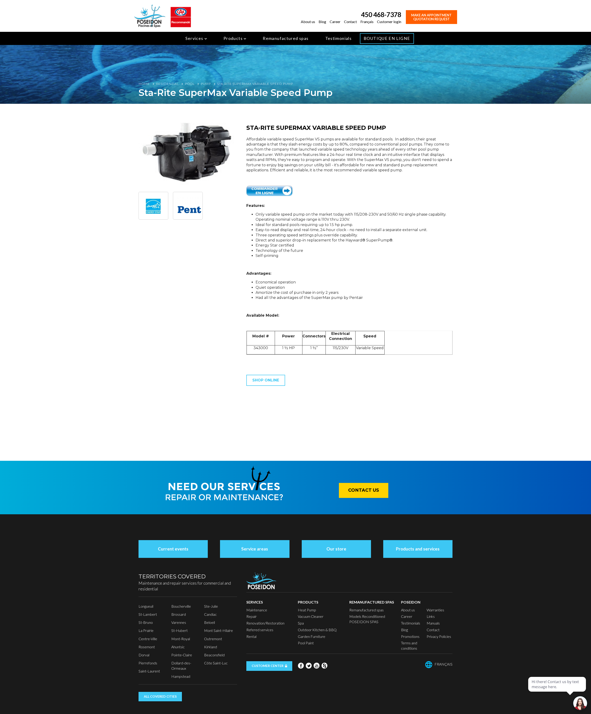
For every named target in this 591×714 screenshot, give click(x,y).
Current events (173, 548)
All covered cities (160, 696)
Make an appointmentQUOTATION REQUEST (431, 17)
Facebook (301, 666)
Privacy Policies (439, 636)
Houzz (324, 666)
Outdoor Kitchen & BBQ (317, 630)
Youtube (317, 666)
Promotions (410, 636)
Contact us (363, 490)
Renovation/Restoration (265, 623)
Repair (251, 616)
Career (335, 21)
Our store (336, 548)
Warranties (435, 610)
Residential (167, 84)
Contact (350, 21)
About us (308, 21)
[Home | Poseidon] (150, 15)
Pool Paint (306, 643)
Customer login (389, 21)
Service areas (254, 548)
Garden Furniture (311, 636)
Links (431, 616)
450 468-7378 (381, 14)
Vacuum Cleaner (310, 616)
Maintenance (256, 610)
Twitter (309, 666)
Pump (206, 84)
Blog (322, 21)
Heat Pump (307, 610)
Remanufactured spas (285, 38)
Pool (189, 84)
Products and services (418, 548)
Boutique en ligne (387, 38)
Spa (301, 623)
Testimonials (338, 38)
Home (144, 84)
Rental (251, 636)
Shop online (265, 380)
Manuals (433, 623)
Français (367, 21)
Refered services (259, 630)
